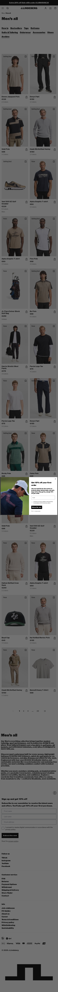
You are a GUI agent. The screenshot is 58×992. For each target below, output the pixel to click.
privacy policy (37, 511)
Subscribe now (36, 507)
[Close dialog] (55, 479)
